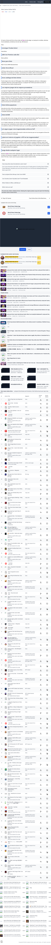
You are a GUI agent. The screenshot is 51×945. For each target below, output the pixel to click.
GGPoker (10, 412)
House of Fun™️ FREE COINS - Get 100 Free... (15, 544)
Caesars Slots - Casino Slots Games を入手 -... (15, 448)
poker (9, 829)
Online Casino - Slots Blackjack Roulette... (14, 649)
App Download (15, 281)
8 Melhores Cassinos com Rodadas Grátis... (15, 732)
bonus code (33, 2)
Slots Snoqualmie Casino (13, 571)
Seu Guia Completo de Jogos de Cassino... (15, 453)
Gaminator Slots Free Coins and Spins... (15, 832)
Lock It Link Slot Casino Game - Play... (14, 503)
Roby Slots (9, 355)
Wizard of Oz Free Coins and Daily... (14, 837)
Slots (23, 40)
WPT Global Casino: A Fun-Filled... (15, 488)
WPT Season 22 (11, 746)
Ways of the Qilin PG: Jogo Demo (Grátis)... (15, 581)
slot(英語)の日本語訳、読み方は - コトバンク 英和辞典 (14, 877)
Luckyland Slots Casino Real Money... (14, 613)
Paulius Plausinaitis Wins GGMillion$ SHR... (13, 827)
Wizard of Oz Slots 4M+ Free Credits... (14, 644)
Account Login (9, 276)
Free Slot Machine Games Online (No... (15, 846)
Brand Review (9, 285)
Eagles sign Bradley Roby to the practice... (15, 493)
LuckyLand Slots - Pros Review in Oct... (15, 516)
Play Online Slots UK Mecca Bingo (15, 698)
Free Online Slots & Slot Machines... (13, 479)
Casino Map (10, 810)
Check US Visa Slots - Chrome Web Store (15, 674)
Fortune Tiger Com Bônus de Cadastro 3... (14, 757)
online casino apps (12, 464)
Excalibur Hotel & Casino (13, 406)
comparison (10, 524)
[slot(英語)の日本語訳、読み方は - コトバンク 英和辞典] (3, 349)
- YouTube (10, 414)
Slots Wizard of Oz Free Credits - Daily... (15, 798)
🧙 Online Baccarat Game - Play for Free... (15, 774)
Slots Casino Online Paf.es (25, 5)
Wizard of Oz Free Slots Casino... (15, 749)
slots (26, 2)
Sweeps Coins (14, 290)
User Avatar (10, 627)
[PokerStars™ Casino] (3, 336)
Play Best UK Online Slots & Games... (14, 769)
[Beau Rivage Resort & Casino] (3, 359)
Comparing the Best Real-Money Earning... (15, 523)
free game (40, 2)
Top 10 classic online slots (13, 856)
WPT (9, 729)
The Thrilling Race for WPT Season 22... (15, 744)
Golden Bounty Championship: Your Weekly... (14, 440)
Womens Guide (21, 364)
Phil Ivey (9, 476)
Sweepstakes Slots (16, 271)
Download (47, 1)
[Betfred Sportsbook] (3, 322)
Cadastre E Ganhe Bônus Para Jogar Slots (15, 346)
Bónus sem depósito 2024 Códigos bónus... (15, 425)
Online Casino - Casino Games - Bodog (15, 866)
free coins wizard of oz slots (14, 432)
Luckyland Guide (24, 271)
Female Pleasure (14, 364)
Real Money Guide (22, 290)
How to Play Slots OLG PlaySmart (15, 399)
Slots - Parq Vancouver (13, 593)
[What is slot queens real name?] (3, 354)
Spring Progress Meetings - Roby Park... (15, 498)
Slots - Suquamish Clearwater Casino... (14, 567)
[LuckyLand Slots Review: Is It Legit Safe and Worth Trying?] (3, 284)
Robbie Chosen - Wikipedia (14, 623)
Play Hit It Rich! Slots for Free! (14, 430)
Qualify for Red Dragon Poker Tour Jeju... (15, 872)
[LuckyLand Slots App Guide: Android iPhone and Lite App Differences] (3, 280)
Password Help (22, 276)
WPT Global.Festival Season (14, 695)
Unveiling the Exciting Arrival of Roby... (15, 435)
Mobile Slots (9, 281)
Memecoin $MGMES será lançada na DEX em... (14, 418)
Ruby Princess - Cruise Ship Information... (14, 779)
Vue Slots (10, 539)
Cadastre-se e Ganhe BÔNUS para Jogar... (15, 557)
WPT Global (10, 441)
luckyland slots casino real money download (30, 516)
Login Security (15, 276)
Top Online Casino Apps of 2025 (15, 462)
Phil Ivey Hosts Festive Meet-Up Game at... (14, 474)
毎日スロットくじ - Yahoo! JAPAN (15, 841)
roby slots (10, 415)
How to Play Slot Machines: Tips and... (15, 576)
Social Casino (9, 271)
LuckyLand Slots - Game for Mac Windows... (15, 717)
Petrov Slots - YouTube (13, 403)
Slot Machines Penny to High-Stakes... (14, 712)
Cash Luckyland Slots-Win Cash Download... (14, 851)
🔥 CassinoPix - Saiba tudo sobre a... (15, 534)
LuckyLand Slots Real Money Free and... (15, 632)
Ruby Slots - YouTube (12, 807)
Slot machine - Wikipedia (13, 470)
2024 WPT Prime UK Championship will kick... (15, 694)
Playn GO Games (7, 198)
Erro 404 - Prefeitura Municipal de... (14, 763)
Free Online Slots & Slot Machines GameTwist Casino (37, 198)
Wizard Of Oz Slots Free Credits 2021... (15, 597)
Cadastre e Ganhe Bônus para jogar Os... (14, 738)
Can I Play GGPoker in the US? (14, 410)
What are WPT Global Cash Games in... (15, 689)
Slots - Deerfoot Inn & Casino (14, 793)
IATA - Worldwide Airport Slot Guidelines (14, 484)
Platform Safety (16, 285)
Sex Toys (9, 364)
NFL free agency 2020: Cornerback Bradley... (15, 619)
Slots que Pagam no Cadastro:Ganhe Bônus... (13, 527)
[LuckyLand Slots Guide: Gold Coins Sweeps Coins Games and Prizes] (3, 270)
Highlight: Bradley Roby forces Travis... (14, 549)
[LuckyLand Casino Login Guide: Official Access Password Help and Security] (3, 275)
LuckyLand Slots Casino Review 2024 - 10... (14, 821)
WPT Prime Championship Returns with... (15, 727)
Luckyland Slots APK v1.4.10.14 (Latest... (14, 602)
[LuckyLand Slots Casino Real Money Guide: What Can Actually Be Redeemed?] (3, 289)
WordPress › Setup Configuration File (15, 707)
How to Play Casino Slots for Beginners (14, 684)
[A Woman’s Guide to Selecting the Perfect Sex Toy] (3, 363)
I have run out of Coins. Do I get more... (15, 665)
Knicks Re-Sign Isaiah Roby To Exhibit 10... (14, 511)
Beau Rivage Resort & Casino (13, 358)
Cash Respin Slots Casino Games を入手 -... (15, 608)
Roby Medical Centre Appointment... (12, 789)
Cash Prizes (9, 290)
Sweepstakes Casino (23, 285)
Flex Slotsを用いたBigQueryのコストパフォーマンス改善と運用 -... (15, 802)
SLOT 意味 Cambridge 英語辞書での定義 (15, 861)
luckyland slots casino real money (10, 5)
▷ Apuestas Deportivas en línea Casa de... (15, 702)
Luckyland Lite (21, 281)
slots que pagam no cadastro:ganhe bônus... (13, 638)
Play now (39, 257)
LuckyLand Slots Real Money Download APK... (14, 815)
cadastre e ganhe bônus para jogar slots (30, 419)
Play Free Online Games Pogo (14, 507)
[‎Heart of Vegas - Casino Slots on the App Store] (3, 331)
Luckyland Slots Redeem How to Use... (15, 587)
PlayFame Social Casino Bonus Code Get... (14, 654)
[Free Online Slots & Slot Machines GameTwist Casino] (3, 340)
